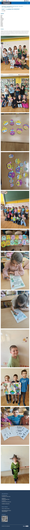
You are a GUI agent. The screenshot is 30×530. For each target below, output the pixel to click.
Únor (1, 21)
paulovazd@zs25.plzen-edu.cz (6, 510)
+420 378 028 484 (4, 511)
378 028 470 (4, 498)
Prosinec (2, 19)
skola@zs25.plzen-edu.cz (5, 499)
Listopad (2, 18)
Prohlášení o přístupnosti (5, 503)
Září (1, 16)
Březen (2, 22)
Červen (2, 26)
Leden (2, 20)
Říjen (1, 17)
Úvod (1, 15)
